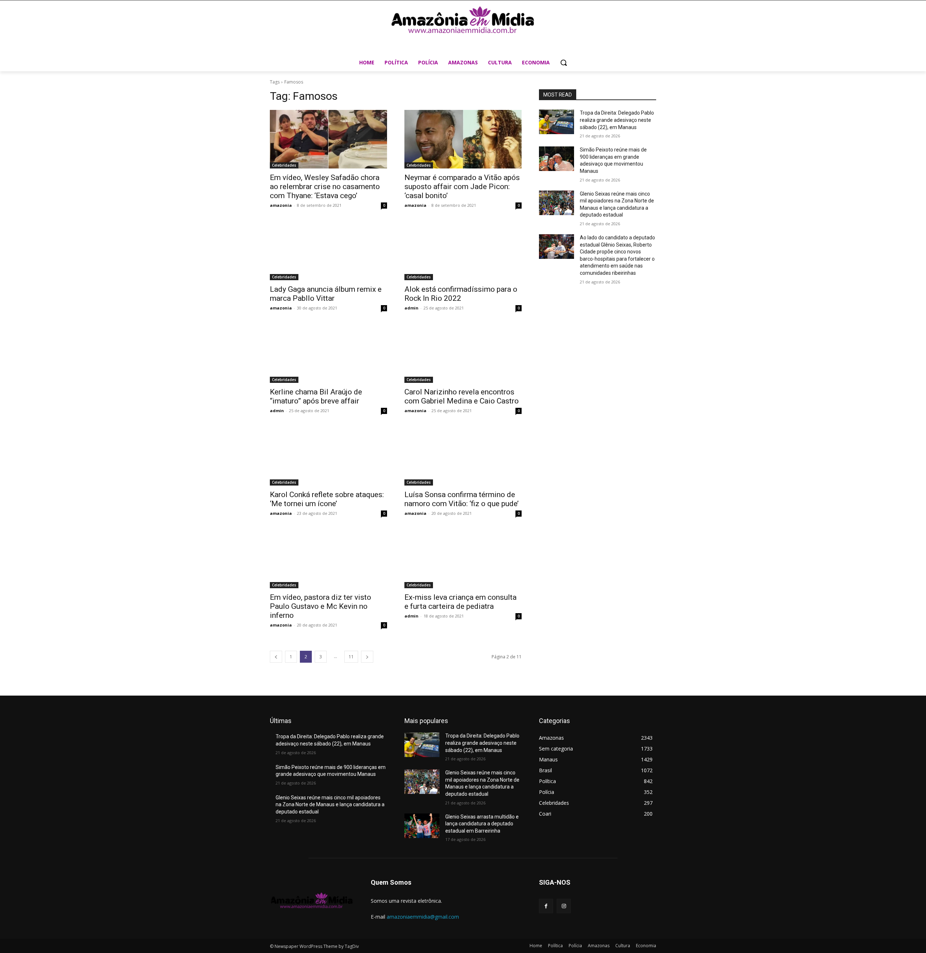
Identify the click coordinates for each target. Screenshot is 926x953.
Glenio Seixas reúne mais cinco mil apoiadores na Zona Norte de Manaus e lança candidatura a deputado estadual (330, 805)
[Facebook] (546, 906)
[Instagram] (564, 906)
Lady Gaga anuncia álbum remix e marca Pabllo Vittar (326, 294)
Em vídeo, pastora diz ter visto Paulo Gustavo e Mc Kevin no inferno (320, 606)
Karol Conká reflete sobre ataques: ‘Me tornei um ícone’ (327, 499)
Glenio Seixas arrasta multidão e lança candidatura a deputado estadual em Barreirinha (482, 824)
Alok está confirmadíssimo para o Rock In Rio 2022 (460, 294)
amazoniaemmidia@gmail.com (423, 916)
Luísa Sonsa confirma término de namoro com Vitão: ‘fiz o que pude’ (461, 499)
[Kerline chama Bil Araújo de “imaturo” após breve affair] (328, 353)
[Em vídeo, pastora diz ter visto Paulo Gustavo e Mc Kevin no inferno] (328, 559)
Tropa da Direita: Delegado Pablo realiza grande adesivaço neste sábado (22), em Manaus (617, 120)
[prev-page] (276, 657)
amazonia (281, 205)
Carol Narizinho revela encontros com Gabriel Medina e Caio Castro (461, 396)
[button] (563, 62)
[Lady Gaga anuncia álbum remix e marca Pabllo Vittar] (328, 251)
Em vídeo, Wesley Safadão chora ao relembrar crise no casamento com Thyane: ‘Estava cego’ (325, 186)
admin (411, 308)
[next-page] (367, 657)
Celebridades (284, 165)
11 (351, 657)
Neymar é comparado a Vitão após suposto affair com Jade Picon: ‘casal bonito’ (462, 186)
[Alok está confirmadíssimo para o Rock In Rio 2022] (463, 251)
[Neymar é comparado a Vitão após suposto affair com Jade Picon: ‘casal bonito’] (463, 139)
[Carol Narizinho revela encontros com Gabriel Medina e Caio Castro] (463, 353)
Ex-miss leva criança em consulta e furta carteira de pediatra (460, 602)
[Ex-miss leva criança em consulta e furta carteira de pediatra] (463, 559)
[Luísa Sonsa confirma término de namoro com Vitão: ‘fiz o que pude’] (463, 456)
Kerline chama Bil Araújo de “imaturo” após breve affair (316, 396)
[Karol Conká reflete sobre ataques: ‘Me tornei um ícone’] (328, 456)
